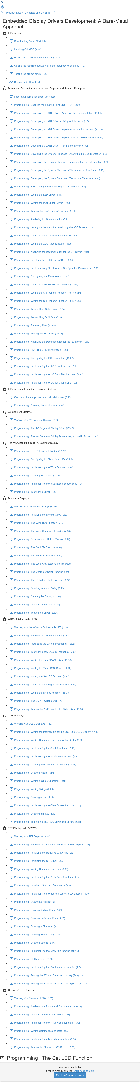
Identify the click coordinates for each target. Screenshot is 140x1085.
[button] (2, 3)
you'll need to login (84, 1070)
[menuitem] (2, 8)
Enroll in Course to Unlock (70, 1075)
